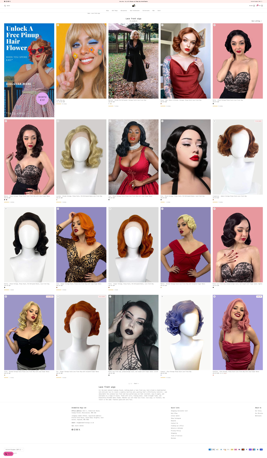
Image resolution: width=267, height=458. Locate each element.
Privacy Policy (176, 430)
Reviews (173, 438)
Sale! (159, 10)
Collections (146, 10)
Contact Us (174, 423)
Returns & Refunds (177, 428)
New (153, 10)
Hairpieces (124, 10)
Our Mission (259, 413)
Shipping (174, 433)
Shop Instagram (176, 418)
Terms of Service (176, 435)
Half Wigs (115, 10)
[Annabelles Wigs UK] (133, 5)
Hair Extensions (134, 10)
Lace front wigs (96, 13)
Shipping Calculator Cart (179, 411)
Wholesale (258, 415)
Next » (136, 383)
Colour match (175, 415)
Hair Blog (174, 413)
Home (89, 13)
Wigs (107, 10)
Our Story (258, 411)
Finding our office (177, 425)
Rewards (173, 420)
